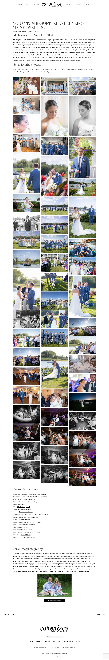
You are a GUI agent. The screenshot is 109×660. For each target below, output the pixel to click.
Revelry (29, 530)
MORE (79, 4)
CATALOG (36, 4)
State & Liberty (25, 535)
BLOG (27, 4)
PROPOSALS (69, 4)
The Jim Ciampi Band (23, 507)
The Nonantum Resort (29, 499)
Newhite (25, 527)
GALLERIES (56, 642)
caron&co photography (39, 494)
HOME (20, 4)
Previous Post (9, 614)
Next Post (101, 614)
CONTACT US (68, 642)
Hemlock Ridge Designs (28, 537)
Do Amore (22, 504)
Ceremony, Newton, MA (29, 525)
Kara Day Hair (37, 522)
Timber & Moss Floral (25, 520)
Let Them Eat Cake (32, 517)
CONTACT (87, 4)
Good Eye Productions (40, 497)
